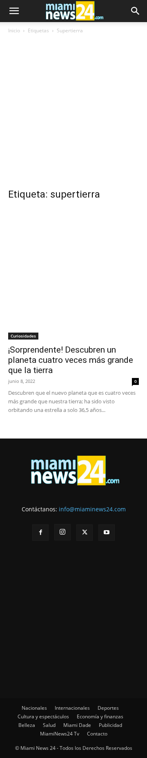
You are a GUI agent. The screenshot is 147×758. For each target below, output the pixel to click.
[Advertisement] (73, 114)
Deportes (108, 707)
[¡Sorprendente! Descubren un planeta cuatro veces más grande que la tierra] (73, 274)
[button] (14, 11)
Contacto (97, 733)
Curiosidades (23, 336)
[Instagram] (62, 532)
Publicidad (110, 725)
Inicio (14, 30)
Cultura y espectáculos (43, 716)
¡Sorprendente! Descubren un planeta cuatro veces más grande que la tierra (70, 360)
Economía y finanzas (100, 716)
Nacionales (34, 707)
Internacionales (72, 707)
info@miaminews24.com (92, 509)
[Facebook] (40, 532)
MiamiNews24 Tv (59, 733)
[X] (84, 532)
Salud (49, 725)
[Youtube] (106, 532)
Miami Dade (77, 725)
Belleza (26, 725)
